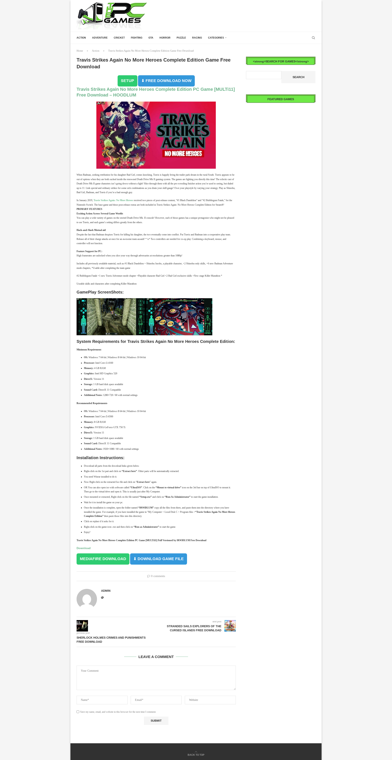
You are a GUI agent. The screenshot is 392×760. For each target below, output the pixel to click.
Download (84, 548)
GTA (150, 37)
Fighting (136, 37)
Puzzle (181, 37)
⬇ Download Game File (158, 559)
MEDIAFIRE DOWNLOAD (103, 559)
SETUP (127, 81)
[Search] (313, 38)
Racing (197, 37)
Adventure (100, 37)
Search (298, 77)
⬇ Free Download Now (166, 81)
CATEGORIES (216, 37)
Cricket (119, 37)
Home (80, 50)
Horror (164, 37)
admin (105, 590)
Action (81, 37)
